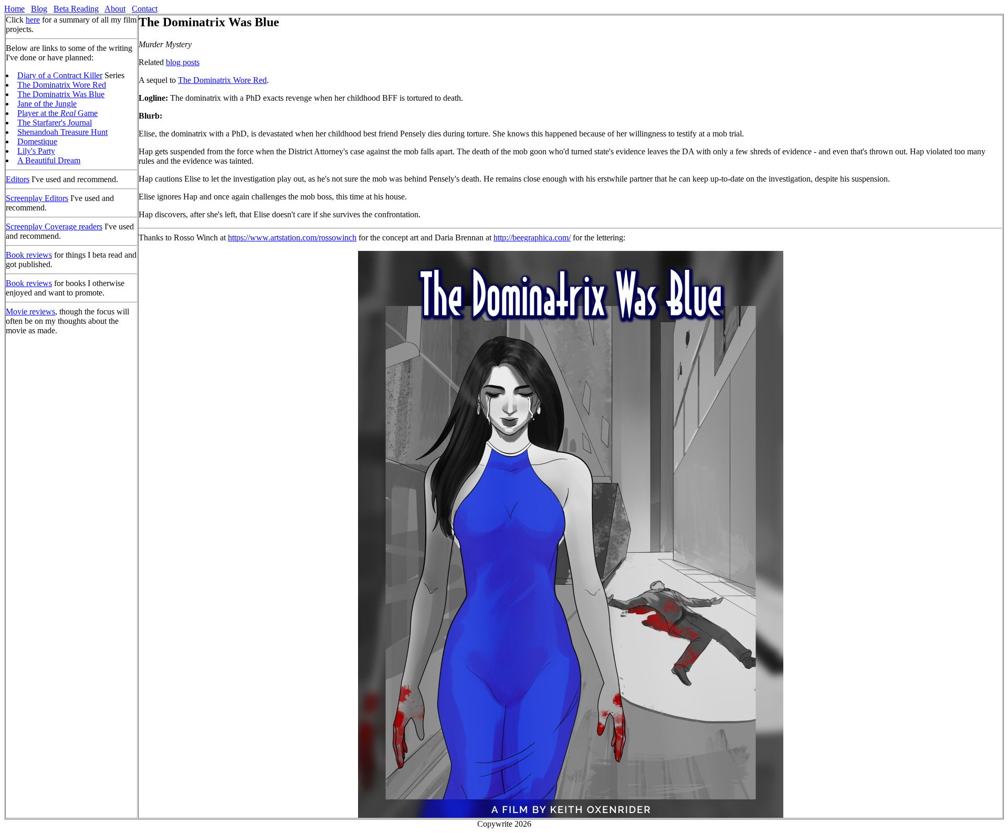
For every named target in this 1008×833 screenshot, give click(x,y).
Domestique (37, 141)
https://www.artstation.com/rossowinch (292, 237)
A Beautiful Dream (48, 160)
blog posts (183, 62)
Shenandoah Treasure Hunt (62, 132)
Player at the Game (57, 113)
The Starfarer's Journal (54, 122)
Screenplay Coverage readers (54, 226)
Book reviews (29, 254)
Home (14, 8)
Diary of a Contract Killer (59, 75)
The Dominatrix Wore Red (61, 84)
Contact (145, 8)
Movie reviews (30, 311)
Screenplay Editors (37, 198)
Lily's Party (36, 150)
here (33, 19)
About (114, 8)
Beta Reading (76, 8)
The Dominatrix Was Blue (60, 94)
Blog (39, 8)
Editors (17, 179)
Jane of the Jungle (47, 103)
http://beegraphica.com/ (532, 237)
